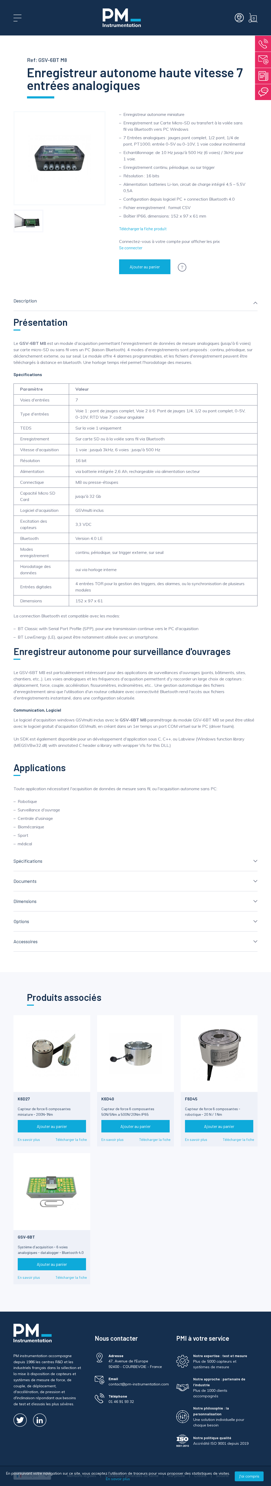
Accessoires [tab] (25, 941)
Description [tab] (25, 301)
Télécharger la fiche (71, 1139)
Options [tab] (21, 921)
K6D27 (24, 1098)
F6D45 (191, 1098)
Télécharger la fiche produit (143, 228)
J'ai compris (249, 1476)
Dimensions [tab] (25, 901)
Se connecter (130, 247)
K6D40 (107, 1098)
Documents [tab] (25, 881)
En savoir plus (29, 1139)
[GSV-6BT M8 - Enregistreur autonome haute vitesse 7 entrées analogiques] (28, 221)
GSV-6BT (26, 1236)
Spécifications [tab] (27, 861)
